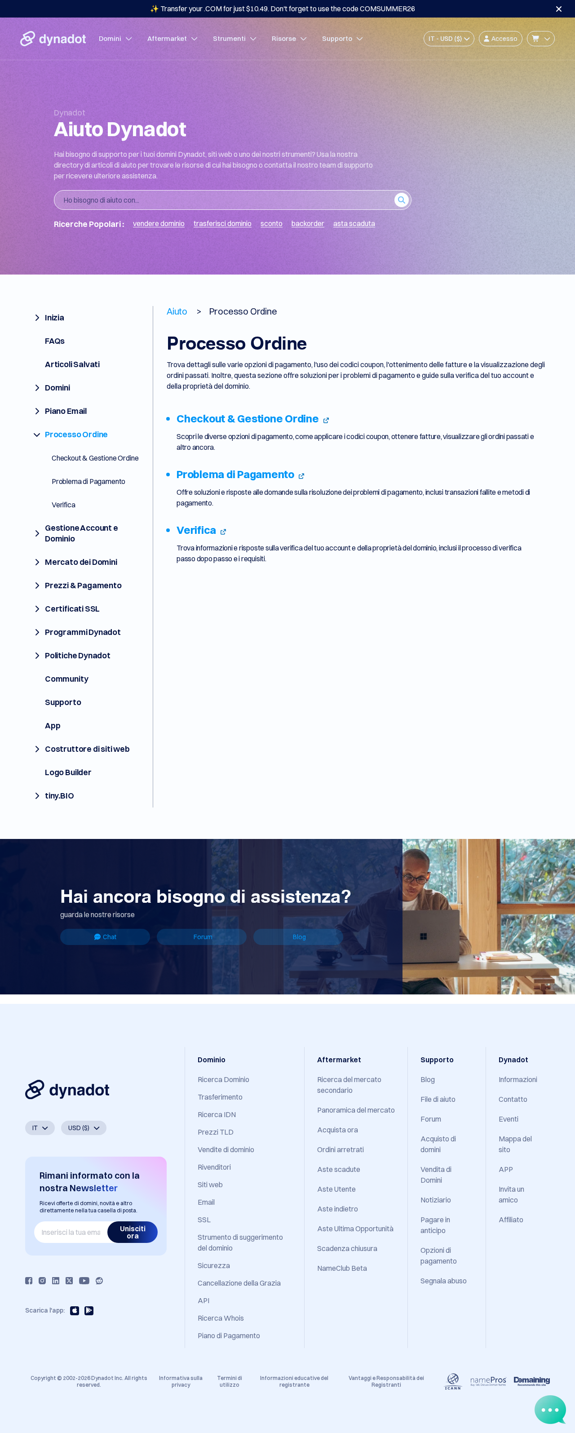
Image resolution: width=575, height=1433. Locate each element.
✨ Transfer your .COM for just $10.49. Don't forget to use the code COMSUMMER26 (282, 8)
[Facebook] (28, 1280)
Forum (203, 937)
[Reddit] (99, 1280)
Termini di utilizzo (229, 1381)
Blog (299, 937)
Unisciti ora (133, 1232)
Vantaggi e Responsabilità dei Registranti (386, 1381)
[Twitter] (69, 1280)
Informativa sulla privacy (181, 1381)
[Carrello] (541, 38)
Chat (109, 937)
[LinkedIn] (55, 1280)
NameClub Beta (342, 1268)
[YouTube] (84, 1280)
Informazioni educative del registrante (294, 1381)
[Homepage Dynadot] (53, 38)
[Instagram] (42, 1280)
